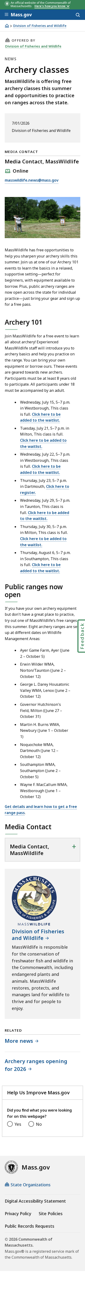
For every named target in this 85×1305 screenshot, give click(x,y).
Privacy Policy (18, 1213)
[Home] (7, 25)
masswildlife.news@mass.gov (32, 180)
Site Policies (51, 1213)
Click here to (39, 512)
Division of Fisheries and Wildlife (39, 26)
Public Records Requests (29, 1226)
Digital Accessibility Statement (35, 1201)
